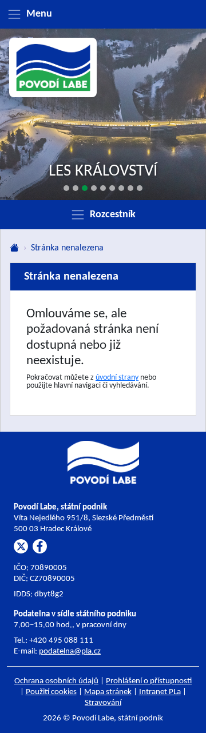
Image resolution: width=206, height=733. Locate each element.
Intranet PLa (160, 692)
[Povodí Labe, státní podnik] (53, 67)
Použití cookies (51, 692)
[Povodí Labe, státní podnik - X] (21, 546)
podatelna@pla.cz (70, 651)
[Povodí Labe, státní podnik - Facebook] (40, 546)
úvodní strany (117, 377)
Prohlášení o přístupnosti (149, 681)
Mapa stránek (108, 692)
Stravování (103, 703)
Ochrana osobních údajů (56, 681)
